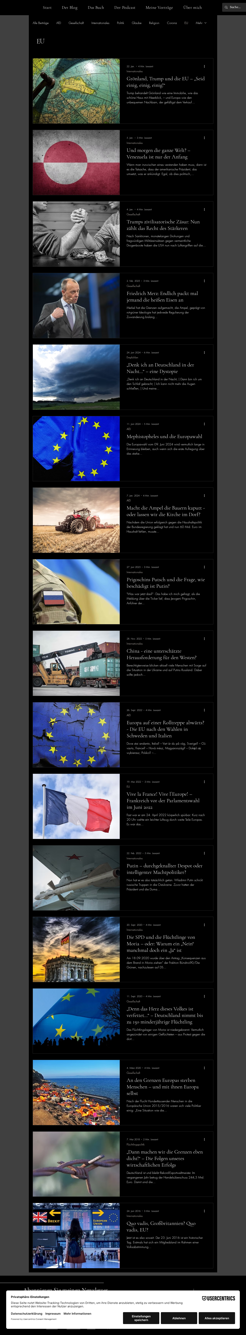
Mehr (199, 23)
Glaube (136, 23)
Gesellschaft (76, 23)
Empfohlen (132, 357)
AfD (58, 23)
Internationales (100, 23)
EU (186, 23)
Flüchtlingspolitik (136, 1144)
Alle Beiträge (41, 23)
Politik (120, 23)
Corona (172, 23)
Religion (154, 23)
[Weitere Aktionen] (205, 66)
